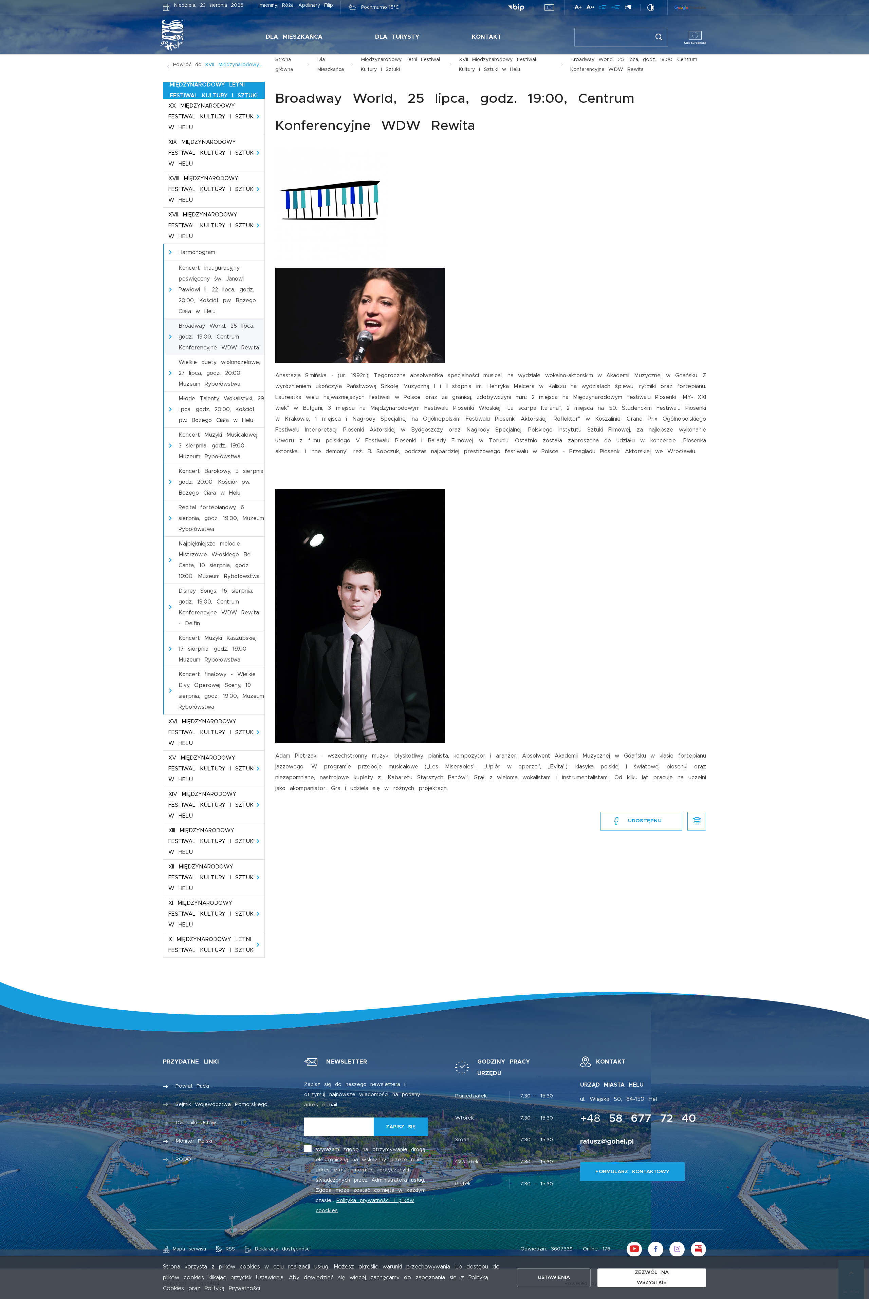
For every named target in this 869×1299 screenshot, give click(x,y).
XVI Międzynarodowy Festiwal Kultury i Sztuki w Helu (211, 732)
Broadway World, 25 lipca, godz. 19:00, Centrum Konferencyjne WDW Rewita (219, 336)
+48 (638, 1118)
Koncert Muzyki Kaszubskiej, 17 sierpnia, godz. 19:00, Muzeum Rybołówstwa (218, 649)
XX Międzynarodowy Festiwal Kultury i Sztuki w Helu (211, 116)
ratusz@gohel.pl (607, 1141)
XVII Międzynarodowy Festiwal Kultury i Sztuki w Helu (211, 225)
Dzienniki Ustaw (196, 1122)
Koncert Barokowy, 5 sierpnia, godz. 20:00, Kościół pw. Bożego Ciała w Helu (221, 482)
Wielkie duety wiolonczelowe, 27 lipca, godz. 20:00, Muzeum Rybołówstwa (219, 373)
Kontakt (486, 37)
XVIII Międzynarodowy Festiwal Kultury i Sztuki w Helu (211, 189)
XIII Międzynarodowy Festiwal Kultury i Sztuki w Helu (211, 841)
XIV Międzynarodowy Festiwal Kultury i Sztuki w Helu (211, 805)
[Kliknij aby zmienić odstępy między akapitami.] (628, 8)
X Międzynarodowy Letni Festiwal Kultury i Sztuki (211, 945)
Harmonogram (197, 252)
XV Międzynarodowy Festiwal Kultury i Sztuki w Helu (211, 768)
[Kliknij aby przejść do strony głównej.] (193, 35)
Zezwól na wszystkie (652, 1277)
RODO (183, 1159)
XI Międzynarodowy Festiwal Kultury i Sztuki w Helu (211, 914)
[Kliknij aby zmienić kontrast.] (651, 7)
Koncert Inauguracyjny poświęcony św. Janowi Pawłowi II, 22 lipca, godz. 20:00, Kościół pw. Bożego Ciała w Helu (217, 289)
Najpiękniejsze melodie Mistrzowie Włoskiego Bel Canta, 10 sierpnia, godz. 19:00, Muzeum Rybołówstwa (219, 560)
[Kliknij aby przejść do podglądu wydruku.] (696, 821)
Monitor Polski (193, 1141)
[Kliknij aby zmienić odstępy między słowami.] (616, 8)
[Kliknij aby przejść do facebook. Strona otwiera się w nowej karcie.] (655, 1249)
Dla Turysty (397, 37)
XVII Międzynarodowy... (233, 64)
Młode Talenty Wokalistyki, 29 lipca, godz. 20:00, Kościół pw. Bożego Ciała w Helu (221, 409)
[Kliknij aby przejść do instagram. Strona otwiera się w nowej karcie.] (677, 1249)
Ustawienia (554, 1277)
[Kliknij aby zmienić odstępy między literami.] (590, 8)
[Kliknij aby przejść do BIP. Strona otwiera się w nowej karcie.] (515, 7)
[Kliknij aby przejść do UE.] (549, 7)
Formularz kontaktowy (632, 1171)
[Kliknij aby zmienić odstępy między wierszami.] (602, 8)
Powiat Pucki (192, 1086)
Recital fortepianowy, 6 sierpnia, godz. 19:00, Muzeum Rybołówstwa (221, 518)
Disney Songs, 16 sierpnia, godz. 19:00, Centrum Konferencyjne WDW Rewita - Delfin (219, 607)
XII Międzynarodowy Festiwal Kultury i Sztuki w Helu (211, 877)
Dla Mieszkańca (294, 37)
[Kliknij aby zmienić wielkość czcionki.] (578, 8)
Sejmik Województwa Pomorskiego (221, 1104)
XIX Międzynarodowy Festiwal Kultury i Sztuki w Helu (211, 153)
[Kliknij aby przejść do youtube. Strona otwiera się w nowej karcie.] (634, 1249)
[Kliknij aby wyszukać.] (658, 37)
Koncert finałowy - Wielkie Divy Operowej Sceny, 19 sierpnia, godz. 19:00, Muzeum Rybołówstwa (221, 691)
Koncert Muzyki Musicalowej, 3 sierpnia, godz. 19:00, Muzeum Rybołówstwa (218, 445)
